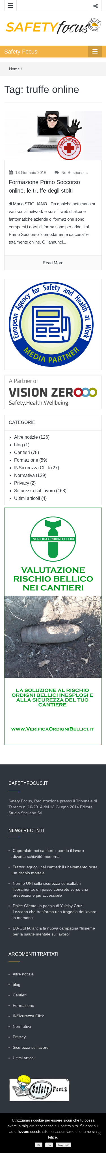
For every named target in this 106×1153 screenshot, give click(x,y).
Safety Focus (20, 51)
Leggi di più (63, 1145)
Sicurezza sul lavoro (34, 490)
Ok (38, 1145)
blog (18, 444)
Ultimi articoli (27, 498)
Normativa (24, 475)
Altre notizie (26, 437)
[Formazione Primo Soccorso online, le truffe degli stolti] (53, 135)
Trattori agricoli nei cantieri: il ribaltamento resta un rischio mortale (55, 870)
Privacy (21, 483)
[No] (99, 1133)
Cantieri (22, 452)
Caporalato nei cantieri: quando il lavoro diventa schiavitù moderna (48, 853)
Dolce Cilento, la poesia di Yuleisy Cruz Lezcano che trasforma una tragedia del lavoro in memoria (54, 911)
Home (14, 69)
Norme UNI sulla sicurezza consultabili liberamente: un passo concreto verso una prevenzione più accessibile (50, 889)
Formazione (26, 460)
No (49, 1145)
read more (53, 262)
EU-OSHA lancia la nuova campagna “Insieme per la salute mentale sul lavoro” (54, 931)
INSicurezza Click (32, 467)
